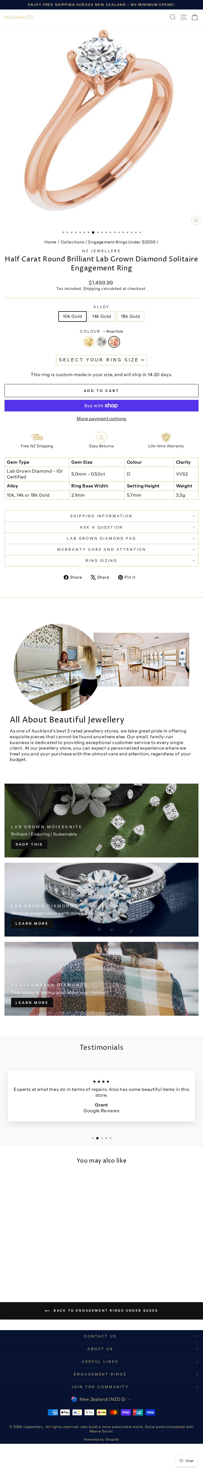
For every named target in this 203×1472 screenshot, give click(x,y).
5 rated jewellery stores (92, 730)
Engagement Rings (100, 1374)
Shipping (91, 288)
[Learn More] (101, 900)
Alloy (101, 307)
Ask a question (101, 527)
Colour (101, 331)
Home (50, 241)
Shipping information (101, 516)
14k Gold (101, 316)
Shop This (29, 844)
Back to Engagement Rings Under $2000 (105, 1310)
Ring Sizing (102, 560)
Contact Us (100, 1336)
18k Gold (130, 316)
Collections (72, 241)
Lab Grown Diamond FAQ (101, 538)
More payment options (102, 418)
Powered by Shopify (101, 1439)
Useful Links (100, 1361)
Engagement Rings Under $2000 (121, 241)
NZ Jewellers (101, 251)
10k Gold (72, 316)
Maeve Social (101, 1431)
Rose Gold (114, 342)
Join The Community (100, 1387)
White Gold (101, 342)
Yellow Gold (89, 342)
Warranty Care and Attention (101, 549)
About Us (100, 1349)
